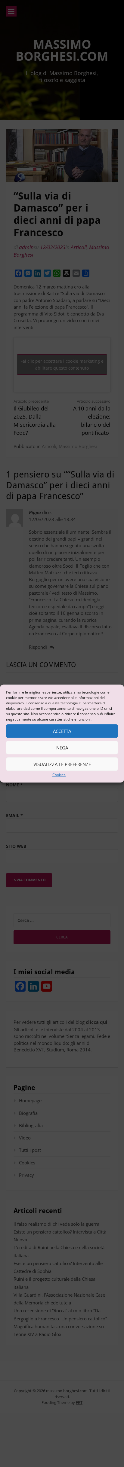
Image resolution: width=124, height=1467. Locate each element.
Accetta (62, 731)
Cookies (59, 774)
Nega (62, 748)
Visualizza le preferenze (62, 764)
